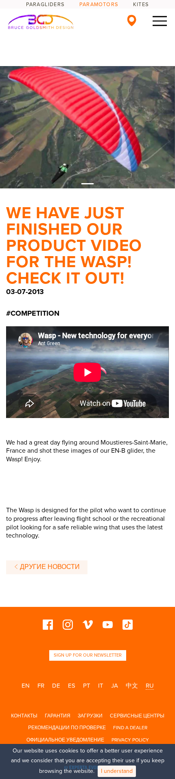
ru (150, 685)
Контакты (24, 716)
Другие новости (49, 567)
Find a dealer (130, 727)
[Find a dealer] (131, 20)
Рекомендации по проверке (67, 727)
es (71, 685)
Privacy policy (130, 740)
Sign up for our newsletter (88, 655)
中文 (132, 685)
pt (86, 685)
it (100, 685)
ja (114, 685)
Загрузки (90, 716)
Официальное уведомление (65, 740)
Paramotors (98, 4)
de (56, 685)
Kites (141, 4)
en (26, 685)
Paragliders (45, 4)
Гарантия (57, 716)
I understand (117, 771)
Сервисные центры (137, 716)
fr (40, 685)
